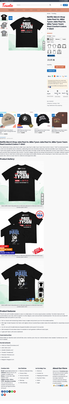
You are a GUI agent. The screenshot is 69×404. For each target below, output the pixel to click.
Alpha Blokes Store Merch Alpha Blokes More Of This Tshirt (59, 130)
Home (48, 13)
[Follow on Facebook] (2, 391)
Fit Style (49, 36)
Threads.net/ (9, 352)
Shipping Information (42, 375)
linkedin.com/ (9, 350)
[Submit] (50, 5)
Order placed (50, 96)
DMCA (38, 380)
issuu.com (7, 357)
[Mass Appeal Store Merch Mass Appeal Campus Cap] (42, 120)
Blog (59, 10)
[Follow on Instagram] (5, 391)
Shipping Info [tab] (10, 138)
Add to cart (60, 67)
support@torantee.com (11, 371)
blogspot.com (10, 359)
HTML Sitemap (23, 383)
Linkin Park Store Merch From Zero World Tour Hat (24, 130)
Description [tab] (3, 138)
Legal (38, 383)
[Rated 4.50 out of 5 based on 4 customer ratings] (57, 33)
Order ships (57, 96)
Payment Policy (41, 378)
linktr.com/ (8, 348)
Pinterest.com (10, 355)
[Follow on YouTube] (5, 395)
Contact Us (40, 373)
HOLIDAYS (20, 10)
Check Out (51, 70)
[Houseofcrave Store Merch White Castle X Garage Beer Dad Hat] (8, 120)
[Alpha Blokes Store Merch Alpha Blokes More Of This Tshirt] (60, 120)
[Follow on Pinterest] (14, 391)
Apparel (34, 10)
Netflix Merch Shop (54, 105)
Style (48, 42)
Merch (54, 10)
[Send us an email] (9, 391)
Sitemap (22, 380)
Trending (11, 10)
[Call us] (12, 391)
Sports (27, 10)
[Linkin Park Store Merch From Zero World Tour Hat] (25, 120)
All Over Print (44, 10)
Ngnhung (60, 105)
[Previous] (11, 32)
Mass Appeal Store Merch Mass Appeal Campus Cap (42, 130)
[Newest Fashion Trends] (7, 5)
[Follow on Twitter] (7, 391)
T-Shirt (58, 103)
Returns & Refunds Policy (26, 371)
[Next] (42, 32)
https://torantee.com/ (13, 345)
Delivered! (65, 96)
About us (39, 371)
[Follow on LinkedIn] (2, 395)
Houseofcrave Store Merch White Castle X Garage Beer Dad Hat (8, 131)
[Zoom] (10, 48)
